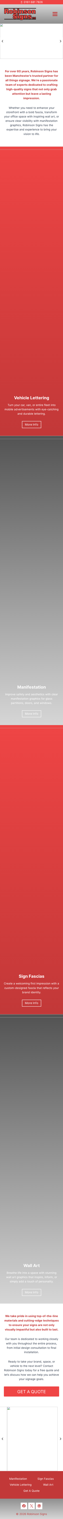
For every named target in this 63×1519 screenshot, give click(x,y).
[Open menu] (55, 14)
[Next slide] (60, 41)
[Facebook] (24, 1506)
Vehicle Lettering (21, 1484)
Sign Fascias (45, 1478)
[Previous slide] (2, 41)
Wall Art (48, 1484)
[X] (31, 1506)
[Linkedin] (39, 1506)
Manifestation (18, 1478)
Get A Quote (31, 1490)
